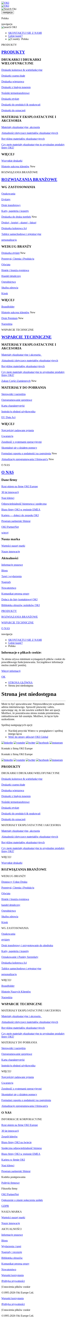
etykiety (5, 939)
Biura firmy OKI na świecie (16, 1142)
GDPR (5, 1205)
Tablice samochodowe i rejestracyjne (21, 234)
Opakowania (8, 193)
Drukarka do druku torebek (16, 216)
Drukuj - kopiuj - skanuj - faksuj (18, 222)
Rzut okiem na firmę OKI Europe (19, 486)
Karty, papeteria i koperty (15, 211)
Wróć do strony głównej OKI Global (28, 736)
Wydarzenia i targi (11, 1246)
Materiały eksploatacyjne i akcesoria (21, 354)
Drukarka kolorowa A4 (14, 228)
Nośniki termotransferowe (15, 93)
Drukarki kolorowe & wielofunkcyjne (21, 69)
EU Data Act (8, 417)
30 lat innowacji (10, 492)
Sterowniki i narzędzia (13, 394)
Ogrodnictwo (8, 281)
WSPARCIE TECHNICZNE (26, 337)
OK (3, 676)
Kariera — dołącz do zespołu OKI (20, 515)
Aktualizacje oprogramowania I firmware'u (24, 459)
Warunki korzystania (12, 1275)
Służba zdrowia (9, 287)
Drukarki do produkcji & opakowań (20, 104)
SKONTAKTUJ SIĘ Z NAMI (25, 32)
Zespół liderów (9, 1136)
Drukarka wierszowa (12, 81)
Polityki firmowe (10, 1182)
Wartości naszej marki (13, 545)
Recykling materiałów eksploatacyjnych (23, 138)
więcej (4, 532)
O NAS (7, 472)
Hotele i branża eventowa (15, 270)
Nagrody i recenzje (11, 1252)
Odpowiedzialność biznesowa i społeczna (24, 503)
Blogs (4, 570)
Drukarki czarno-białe (13, 75)
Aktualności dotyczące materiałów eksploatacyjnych (29, 133)
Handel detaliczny (11, 276)
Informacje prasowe (12, 564)
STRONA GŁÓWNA (20, 682)
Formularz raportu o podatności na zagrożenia (26, 453)
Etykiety (5, 199)
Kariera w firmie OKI (13, 1159)
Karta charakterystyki (13, 405)
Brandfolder (7, 306)
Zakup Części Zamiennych (16, 380)
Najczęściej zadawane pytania (17, 430)
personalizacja (9, 239)
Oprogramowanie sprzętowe (16, 399)
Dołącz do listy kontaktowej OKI (19, 599)
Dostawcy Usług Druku (14, 881)
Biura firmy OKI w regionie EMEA (20, 509)
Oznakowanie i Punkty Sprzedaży (19, 957)
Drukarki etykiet (10, 98)
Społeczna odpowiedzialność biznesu (21, 1148)
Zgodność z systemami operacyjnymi (21, 441)
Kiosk (4, 293)
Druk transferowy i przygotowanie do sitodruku (27, 945)
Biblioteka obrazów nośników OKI (20, 605)
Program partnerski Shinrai (15, 521)
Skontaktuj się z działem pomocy (19, 447)
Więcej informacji (10, 671)
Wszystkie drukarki (11, 160)
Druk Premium (9, 318)
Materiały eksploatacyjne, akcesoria (20, 127)
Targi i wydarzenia (11, 576)
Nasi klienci (7, 498)
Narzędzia (6, 324)
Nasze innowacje (10, 551)
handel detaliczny (10, 905)
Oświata (5, 264)
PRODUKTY (13, 52)
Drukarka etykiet (10, 252)
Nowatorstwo (8, 587)
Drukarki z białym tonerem (16, 87)
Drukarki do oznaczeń (13, 110)
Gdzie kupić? (15, 35)
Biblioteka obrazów (12, 1257)
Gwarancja (7, 436)
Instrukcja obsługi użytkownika (18, 411)
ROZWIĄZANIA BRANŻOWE (29, 179)
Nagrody (6, 582)
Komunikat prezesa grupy (15, 593)
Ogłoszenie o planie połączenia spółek (22, 1200)
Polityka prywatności (13, 1281)
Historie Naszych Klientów (16, 991)
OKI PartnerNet (10, 526)
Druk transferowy (11, 205)
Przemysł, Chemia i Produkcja (17, 258)
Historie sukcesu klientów (15, 166)
